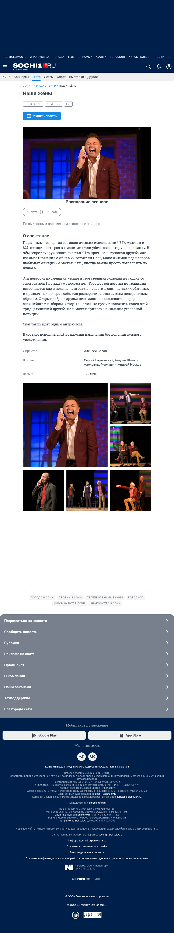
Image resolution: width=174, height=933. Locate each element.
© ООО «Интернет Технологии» (87, 904)
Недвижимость (15, 56)
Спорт (61, 77)
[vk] (92, 756)
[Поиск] (148, 67)
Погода (58, 56)
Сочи (27, 85)
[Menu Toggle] (5, 67)
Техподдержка (17, 698)
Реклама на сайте (19, 654)
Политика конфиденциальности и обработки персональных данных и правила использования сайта (87, 858)
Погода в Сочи (42, 597)
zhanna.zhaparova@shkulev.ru (73, 814)
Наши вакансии (17, 687)
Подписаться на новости (25, 621)
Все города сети (18, 709)
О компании (14, 676)
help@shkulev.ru (96, 802)
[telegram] (81, 756)
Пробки (158, 56)
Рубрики (11, 643)
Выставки (76, 77)
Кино (6, 77)
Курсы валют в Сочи (69, 603)
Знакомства (39, 56)
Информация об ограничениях (87, 840)
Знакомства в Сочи (105, 603)
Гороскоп (117, 56)
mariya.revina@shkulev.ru (73, 820)
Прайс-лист (14, 665)
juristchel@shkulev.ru (129, 796)
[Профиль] (169, 67)
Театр (36, 77)
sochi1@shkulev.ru (105, 793)
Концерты (21, 77)
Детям (48, 77)
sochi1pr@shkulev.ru (110, 834)
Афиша (101, 56)
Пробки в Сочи (70, 597)
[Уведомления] (159, 67)
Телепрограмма (80, 56)
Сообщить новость (20, 632)
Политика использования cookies (87, 846)
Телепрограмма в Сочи (105, 597)
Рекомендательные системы (87, 852)
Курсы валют (139, 56)
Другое (92, 77)
